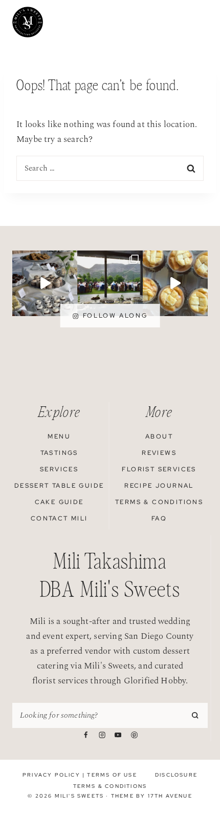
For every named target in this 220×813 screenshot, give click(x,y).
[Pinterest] (134, 734)
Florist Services (159, 469)
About (159, 436)
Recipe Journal (159, 486)
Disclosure (176, 775)
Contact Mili (59, 518)
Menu (59, 436)
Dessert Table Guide (59, 486)
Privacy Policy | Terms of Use (80, 775)
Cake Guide (59, 502)
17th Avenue (170, 796)
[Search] (196, 715)
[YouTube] (118, 734)
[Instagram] (101, 734)
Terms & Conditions (159, 502)
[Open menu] (201, 22)
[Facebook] (85, 734)
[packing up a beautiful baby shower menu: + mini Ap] (175, 283)
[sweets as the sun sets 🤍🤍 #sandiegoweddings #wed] (44, 283)
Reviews (159, 453)
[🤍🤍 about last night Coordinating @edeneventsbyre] (109, 283)
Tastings (59, 453)
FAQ (159, 518)
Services (59, 469)
